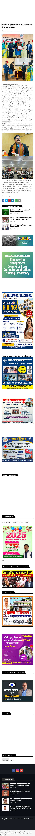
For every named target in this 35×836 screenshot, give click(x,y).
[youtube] (21, 772)
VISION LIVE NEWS (17, 14)
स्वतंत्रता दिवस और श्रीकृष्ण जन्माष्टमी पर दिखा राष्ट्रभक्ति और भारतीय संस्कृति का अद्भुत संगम (20, 786)
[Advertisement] (17, 495)
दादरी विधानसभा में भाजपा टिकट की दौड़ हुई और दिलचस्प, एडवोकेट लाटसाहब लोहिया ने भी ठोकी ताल (20, 809)
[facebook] (13, 772)
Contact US (23, 824)
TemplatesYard (15, 827)
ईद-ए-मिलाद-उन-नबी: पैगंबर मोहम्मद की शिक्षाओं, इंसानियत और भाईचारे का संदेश (20, 211)
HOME (11, 824)
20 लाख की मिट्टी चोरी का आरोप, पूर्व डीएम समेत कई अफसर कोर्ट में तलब (21, 794)
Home (3, 19)
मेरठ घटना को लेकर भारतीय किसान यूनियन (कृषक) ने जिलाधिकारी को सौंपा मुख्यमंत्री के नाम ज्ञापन (21, 218)
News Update (9, 19)
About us (16, 824)
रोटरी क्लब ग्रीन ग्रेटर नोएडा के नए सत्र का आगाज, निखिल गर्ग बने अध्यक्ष (21, 226)
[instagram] (17, 772)
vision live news (17, 820)
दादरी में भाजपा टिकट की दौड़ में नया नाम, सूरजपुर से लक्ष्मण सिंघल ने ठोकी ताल (21, 801)
